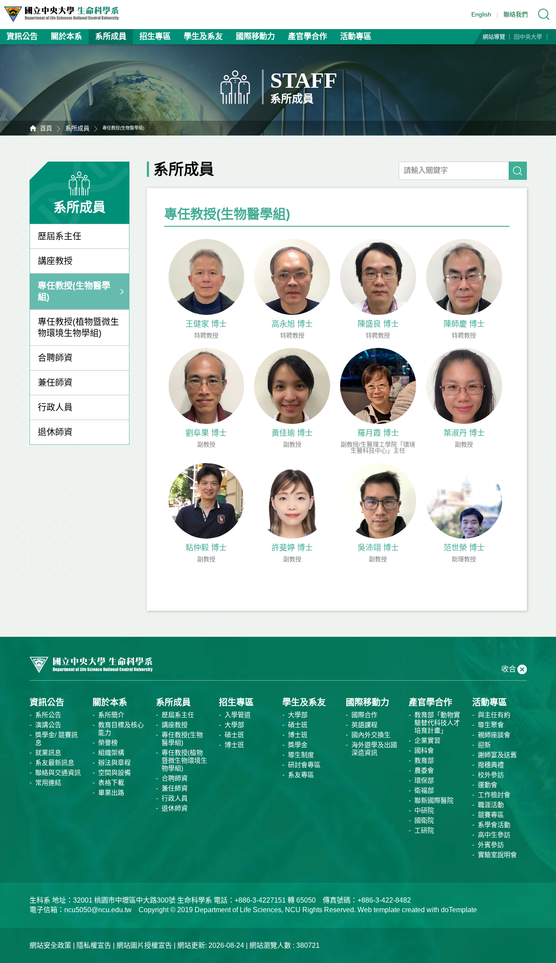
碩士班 (234, 734)
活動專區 (355, 36)
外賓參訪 (491, 844)
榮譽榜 (108, 742)
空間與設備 (114, 772)
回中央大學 (528, 36)
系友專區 (301, 774)
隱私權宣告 (93, 945)
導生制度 (301, 754)
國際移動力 (255, 36)
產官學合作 (307, 36)
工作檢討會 (494, 794)
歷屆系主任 (59, 236)
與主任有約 (494, 714)
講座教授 (55, 261)
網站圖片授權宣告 (144, 945)
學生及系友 (203, 36)
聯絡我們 (515, 14)
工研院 (424, 830)
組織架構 (111, 752)
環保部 (424, 780)
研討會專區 (304, 764)
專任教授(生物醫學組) (74, 291)
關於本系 (66, 36)
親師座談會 (494, 734)
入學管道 (238, 714)
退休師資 (55, 432)
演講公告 (48, 724)
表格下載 (111, 782)
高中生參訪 (494, 834)
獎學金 (298, 744)
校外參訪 (491, 774)
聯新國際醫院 (433, 800)
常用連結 (48, 782)
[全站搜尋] (543, 14)
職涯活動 (491, 804)
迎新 (484, 744)
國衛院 (424, 820)
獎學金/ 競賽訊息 (56, 738)
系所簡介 (111, 714)
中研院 (424, 810)
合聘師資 (55, 358)
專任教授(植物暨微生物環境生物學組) (78, 327)
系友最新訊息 (54, 762)
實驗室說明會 (497, 854)
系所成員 (110, 36)
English (481, 14)
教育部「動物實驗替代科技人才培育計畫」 (437, 722)
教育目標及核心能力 (121, 728)
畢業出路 (111, 792)
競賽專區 (491, 814)
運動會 (487, 784)
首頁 (46, 128)
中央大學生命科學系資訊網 (65, 14)
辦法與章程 (114, 762)
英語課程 (364, 724)
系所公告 (48, 714)
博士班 (234, 744)
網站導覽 (494, 36)
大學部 (234, 724)
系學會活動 (494, 824)
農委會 (424, 770)
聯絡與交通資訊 (58, 772)
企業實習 (427, 740)
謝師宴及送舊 (497, 754)
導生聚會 (491, 724)
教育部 (424, 760)
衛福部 (424, 790)
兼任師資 (55, 382)
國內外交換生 (371, 734)
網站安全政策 (50, 945)
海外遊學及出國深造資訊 (374, 748)
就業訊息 (48, 752)
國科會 (424, 750)
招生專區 (155, 36)
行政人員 (55, 407)
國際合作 (364, 714)
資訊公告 (22, 36)
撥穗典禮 (491, 764)
